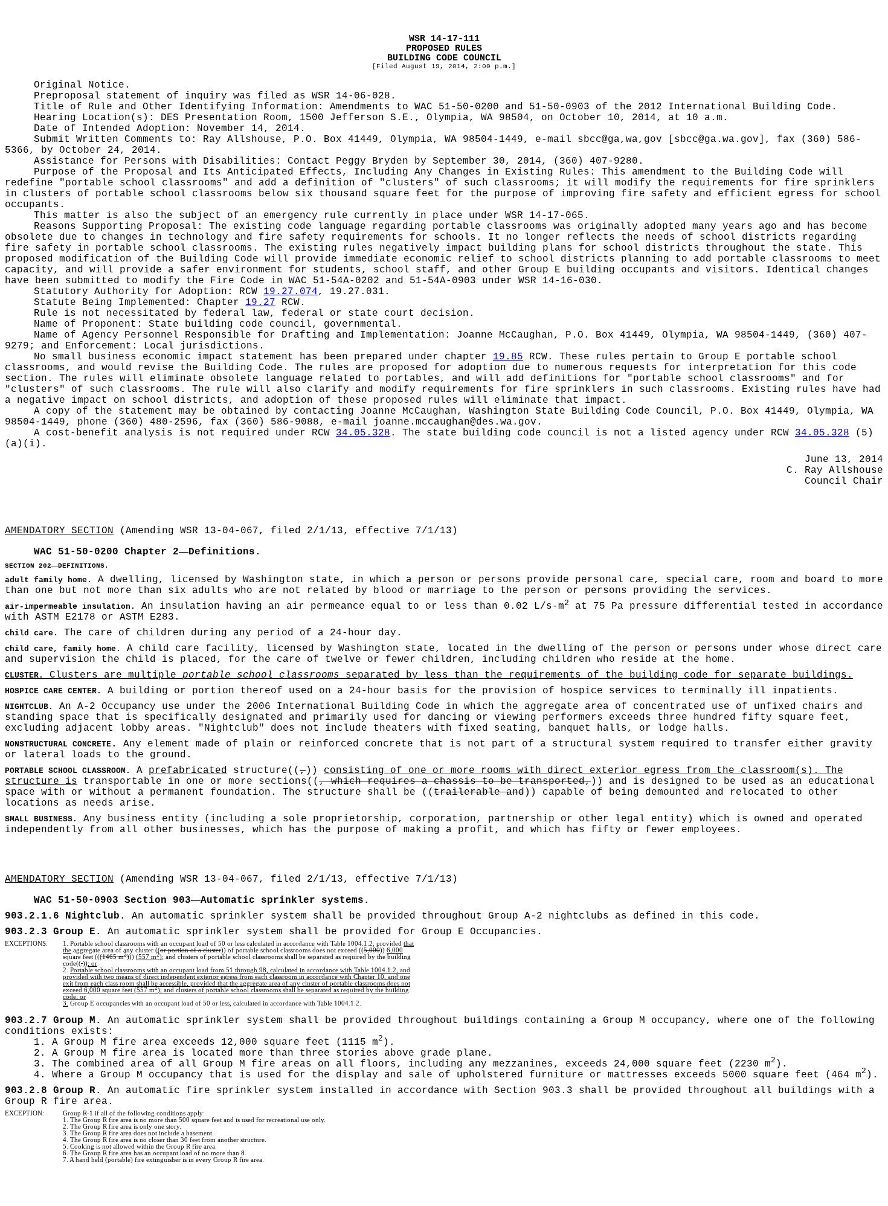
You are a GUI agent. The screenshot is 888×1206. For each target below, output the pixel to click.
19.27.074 (290, 291)
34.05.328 (363, 433)
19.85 (508, 356)
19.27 (260, 302)
